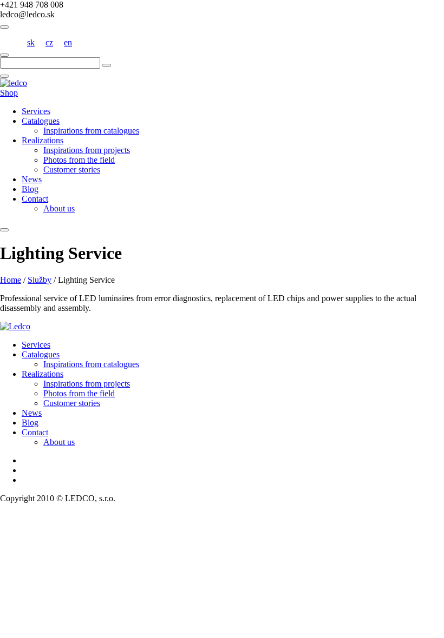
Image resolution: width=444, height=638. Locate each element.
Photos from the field (79, 159)
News (32, 179)
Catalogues (41, 120)
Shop (9, 92)
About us (59, 208)
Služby (39, 279)
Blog (30, 189)
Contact (35, 198)
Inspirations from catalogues (91, 130)
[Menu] (4, 229)
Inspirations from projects (86, 150)
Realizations (42, 140)
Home (10, 279)
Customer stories (71, 169)
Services (36, 111)
